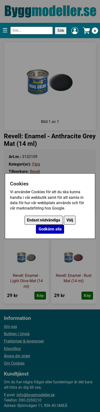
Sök (60, 30)
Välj (70, 220)
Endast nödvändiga (43, 220)
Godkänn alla (50, 229)
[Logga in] (75, 31)
